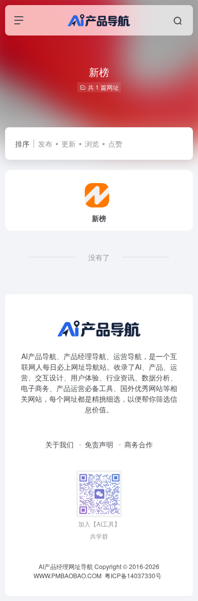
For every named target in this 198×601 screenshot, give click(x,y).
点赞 (115, 143)
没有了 (99, 257)
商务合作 (138, 444)
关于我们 (59, 444)
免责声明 (99, 444)
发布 (45, 143)
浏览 (92, 143)
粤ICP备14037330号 (133, 575)
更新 (68, 143)
